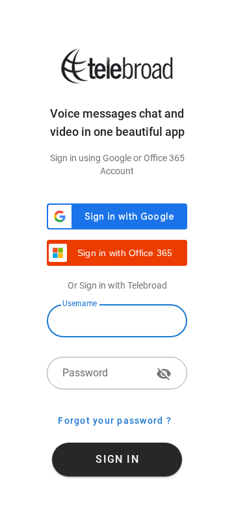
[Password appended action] (164, 374)
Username (79, 303)
